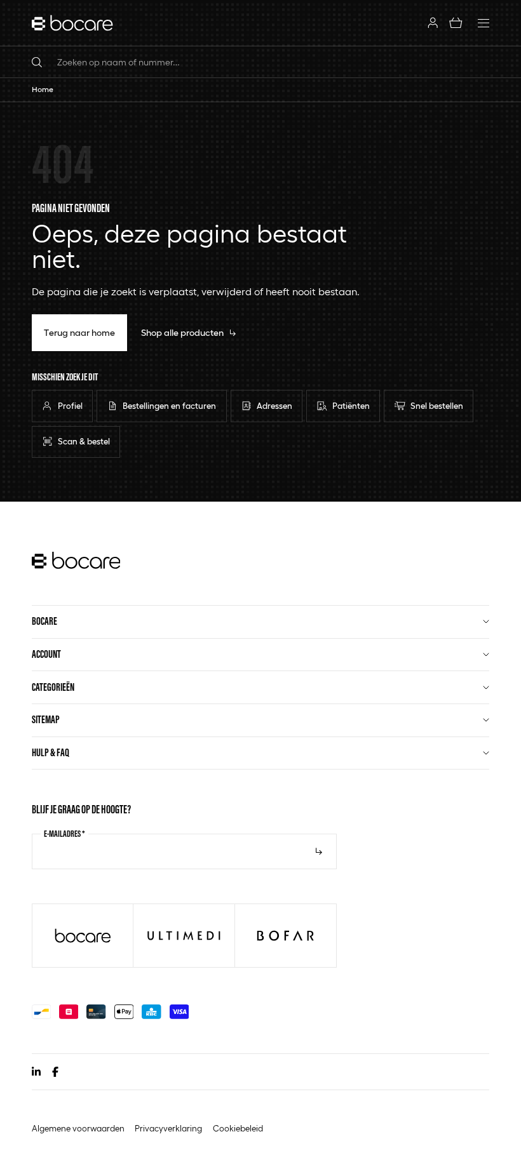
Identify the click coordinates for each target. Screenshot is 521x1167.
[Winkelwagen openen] (456, 23)
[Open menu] (483, 23)
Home (42, 89)
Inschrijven (319, 851)
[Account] (432, 23)
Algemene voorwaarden (78, 1128)
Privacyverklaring (168, 1128)
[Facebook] (55, 1072)
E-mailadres (64, 833)
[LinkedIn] (36, 1072)
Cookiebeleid (238, 1128)
